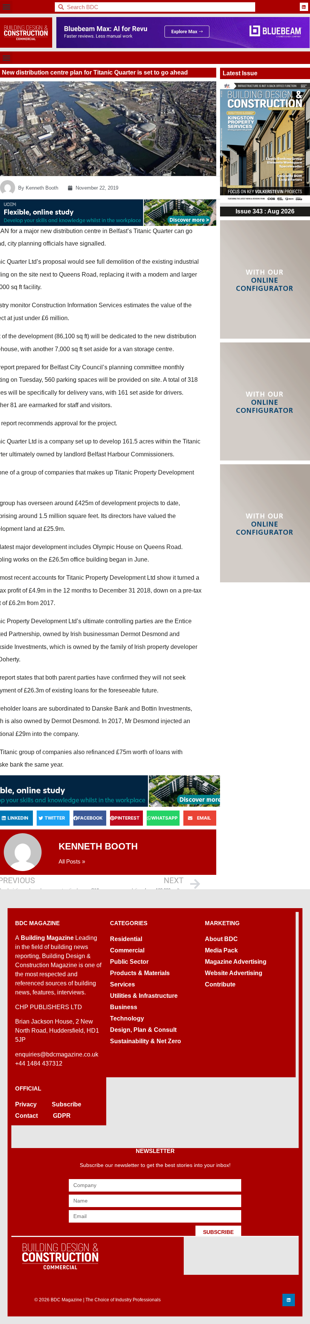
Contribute (220, 984)
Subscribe (66, 1104)
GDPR (62, 1115)
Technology (127, 1018)
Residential (126, 939)
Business (123, 1007)
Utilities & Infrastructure (144, 996)
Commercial (127, 950)
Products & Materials (140, 973)
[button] (6, 7)
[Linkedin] (304, 7)
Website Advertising (233, 973)
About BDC (221, 939)
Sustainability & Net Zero (145, 1041)
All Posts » (72, 861)
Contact (26, 1115)
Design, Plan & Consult (143, 1030)
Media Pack (221, 950)
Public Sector (129, 961)
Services (122, 984)
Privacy (26, 1104)
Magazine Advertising (236, 961)
